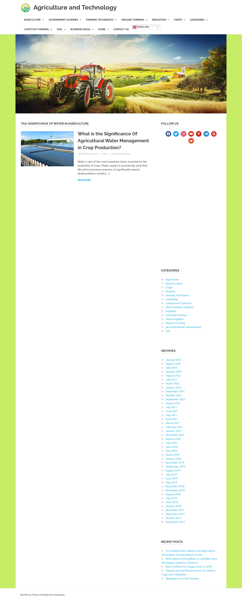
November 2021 (175, 391)
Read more (84, 180)
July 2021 (171, 407)
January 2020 (173, 458)
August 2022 (173, 375)
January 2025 (173, 359)
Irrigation (159, 19)
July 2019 (171, 474)
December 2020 (175, 434)
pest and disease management (183, 326)
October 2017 (174, 517)
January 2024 (173, 371)
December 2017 (175, 509)
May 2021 (171, 415)
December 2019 (175, 462)
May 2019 (171, 482)
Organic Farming (132, 19)
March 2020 (172, 454)
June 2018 (172, 502)
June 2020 (172, 446)
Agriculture (32, 19)
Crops (178, 19)
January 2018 (173, 506)
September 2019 (175, 466)
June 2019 (172, 478)
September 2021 (175, 399)
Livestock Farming (36, 29)
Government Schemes (63, 19)
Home (101, 29)
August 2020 (173, 438)
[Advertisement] (191, 175)
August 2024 (173, 363)
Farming (170, 291)
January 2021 (173, 430)
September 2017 (175, 521)
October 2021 (174, 395)
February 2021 (174, 426)
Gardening (197, 19)
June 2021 (172, 411)
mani (104, 153)
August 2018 (173, 494)
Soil (59, 29)
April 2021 (172, 419)
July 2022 (171, 379)
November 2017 (175, 513)
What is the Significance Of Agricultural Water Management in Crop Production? (113, 140)
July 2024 (171, 367)
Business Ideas (80, 29)
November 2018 (175, 490)
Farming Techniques (99, 19)
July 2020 (171, 442)
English (143, 27)
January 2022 (173, 387)
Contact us (121, 29)
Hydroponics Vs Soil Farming (182, 578)
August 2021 (173, 403)
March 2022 (172, 383)
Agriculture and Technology (75, 7)
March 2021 (172, 422)
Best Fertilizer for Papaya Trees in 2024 (189, 566)
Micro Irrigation (120, 153)
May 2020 (171, 450)
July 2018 (171, 498)
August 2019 (173, 470)
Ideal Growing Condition (180, 307)
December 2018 (175, 486)
